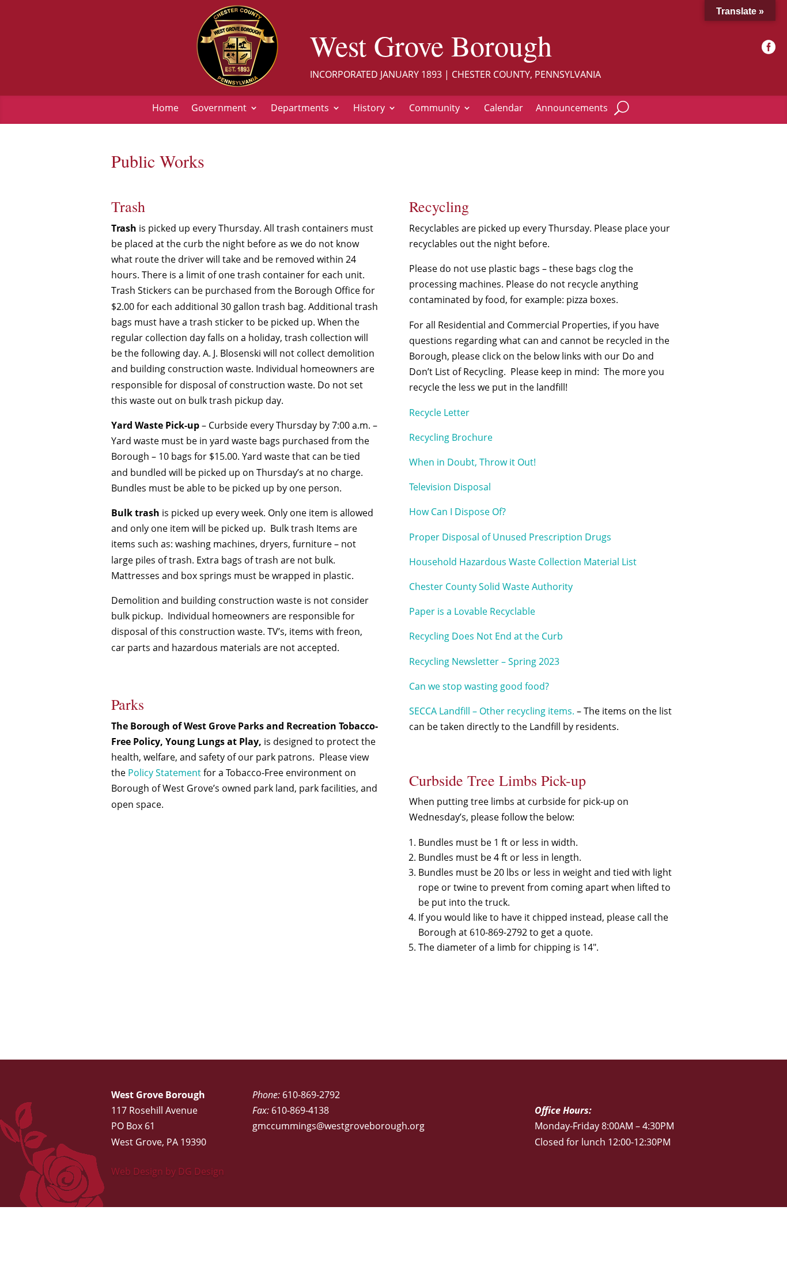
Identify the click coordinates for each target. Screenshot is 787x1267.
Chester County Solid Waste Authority (491, 586)
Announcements (572, 109)
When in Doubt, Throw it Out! (472, 462)
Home (165, 109)
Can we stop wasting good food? (479, 686)
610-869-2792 (311, 1094)
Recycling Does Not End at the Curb (486, 636)
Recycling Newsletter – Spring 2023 (484, 661)
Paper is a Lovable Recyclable (472, 611)
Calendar (503, 109)
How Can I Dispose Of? (457, 511)
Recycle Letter (439, 412)
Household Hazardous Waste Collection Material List (523, 561)
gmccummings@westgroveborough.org (338, 1126)
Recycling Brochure (451, 437)
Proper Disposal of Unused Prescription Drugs (510, 537)
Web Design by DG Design (167, 1171)
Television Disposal (450, 487)
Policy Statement (164, 772)
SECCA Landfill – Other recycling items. (491, 711)
